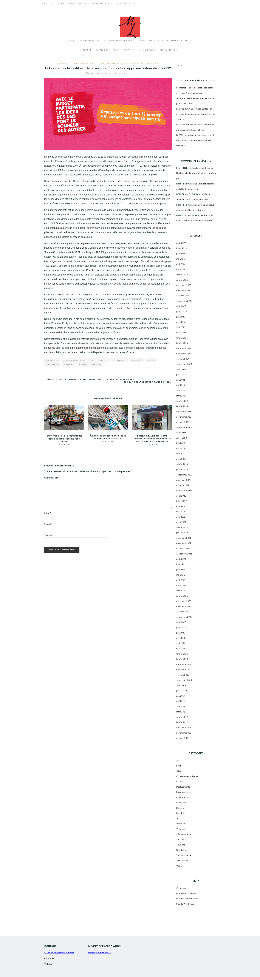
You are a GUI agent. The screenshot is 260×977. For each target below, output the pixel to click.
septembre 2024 (184, 364)
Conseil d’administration (72, 3)
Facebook (49, 958)
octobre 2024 (182, 359)
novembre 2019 (183, 669)
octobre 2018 (182, 738)
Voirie (154, 64)
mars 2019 (181, 711)
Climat (179, 771)
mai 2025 (180, 322)
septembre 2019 (184, 680)
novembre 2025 (183, 290)
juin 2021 (180, 569)
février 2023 (182, 464)
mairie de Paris (52, 364)
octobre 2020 (182, 611)
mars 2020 (181, 648)
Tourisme (180, 844)
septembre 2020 (184, 617)
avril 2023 (180, 453)
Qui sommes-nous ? (101, 3)
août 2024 (181, 369)
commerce (103, 360)
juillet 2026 (181, 248)
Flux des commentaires (187, 898)
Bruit (116, 50)
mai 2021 (180, 574)
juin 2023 (180, 443)
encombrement (119, 360)
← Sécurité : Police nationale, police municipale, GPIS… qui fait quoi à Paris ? (90, 379)
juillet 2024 (181, 374)
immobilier (181, 813)
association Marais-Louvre (73, 360)
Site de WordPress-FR (186, 904)
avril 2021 (180, 580)
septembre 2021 (184, 553)
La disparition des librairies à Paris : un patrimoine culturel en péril (196, 173)
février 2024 (182, 401)
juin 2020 (180, 632)
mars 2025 (181, 332)
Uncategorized (183, 850)
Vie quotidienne (125, 64)
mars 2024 (181, 395)
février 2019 (182, 717)
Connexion (181, 888)
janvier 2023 (182, 469)
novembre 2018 (183, 732)
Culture (180, 781)
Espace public (83, 64)
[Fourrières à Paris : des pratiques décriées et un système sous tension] (64, 417)
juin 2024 (180, 380)
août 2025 (181, 306)
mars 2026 (181, 269)
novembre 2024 (183, 353)
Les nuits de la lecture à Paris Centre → (148, 382)
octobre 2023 (182, 422)
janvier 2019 (182, 722)
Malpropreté (69, 364)
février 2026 (182, 274)
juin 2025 (180, 316)
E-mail (48, 523)
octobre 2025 (182, 295)
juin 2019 (180, 696)
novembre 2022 (183, 480)
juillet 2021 (181, 564)
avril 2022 (180, 517)
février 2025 (182, 337)
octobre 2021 (182, 548)
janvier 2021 (182, 596)
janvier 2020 (182, 659)
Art (178, 760)
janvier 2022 (182, 532)
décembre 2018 (183, 727)
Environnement (147, 50)
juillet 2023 (181, 438)
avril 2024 (180, 390)
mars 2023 (181, 459)
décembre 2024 (183, 348)
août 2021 (181, 559)
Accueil (87, 50)
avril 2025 (180, 327)
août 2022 (181, 495)
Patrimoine (102, 50)
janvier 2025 (182, 343)
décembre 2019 (183, 664)
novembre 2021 (183, 543)
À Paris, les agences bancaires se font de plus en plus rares (108, 437)
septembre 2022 (184, 490)
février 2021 (182, 590)
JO (177, 818)
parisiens (83, 364)
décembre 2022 (183, 474)
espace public (136, 360)
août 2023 (181, 432)
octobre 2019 (182, 675)
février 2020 (182, 653)
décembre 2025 (183, 285)
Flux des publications (186, 893)
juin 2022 (180, 506)
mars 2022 (181, 522)
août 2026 (181, 243)
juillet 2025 (181, 311)
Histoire (180, 808)
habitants (151, 360)
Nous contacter (126, 3)
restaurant (96, 364)
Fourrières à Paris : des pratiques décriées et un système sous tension (64, 438)
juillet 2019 (181, 690)
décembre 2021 (183, 538)
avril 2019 (180, 706)
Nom (47, 512)
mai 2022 (180, 511)
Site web (48, 535)
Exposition (181, 802)
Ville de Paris (142, 64)
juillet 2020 (181, 627)
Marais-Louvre (100, 73)
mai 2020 (180, 638)
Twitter (48, 964)
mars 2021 (181, 585)
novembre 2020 (183, 606)
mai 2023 (180, 448)
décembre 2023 (183, 411)
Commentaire (52, 477)
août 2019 (181, 685)
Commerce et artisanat (187, 776)
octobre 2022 (182, 485)
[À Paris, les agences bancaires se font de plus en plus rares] (108, 417)
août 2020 (181, 622)
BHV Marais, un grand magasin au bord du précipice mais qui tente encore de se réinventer (195, 140)
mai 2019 (180, 701)
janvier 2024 (182, 406)
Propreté (129, 50)
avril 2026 (180, 264)
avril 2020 (180, 643)
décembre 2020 (183, 601)
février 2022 (182, 527)
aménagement (52, 360)
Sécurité (180, 839)
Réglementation (168, 50)
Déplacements (183, 786)
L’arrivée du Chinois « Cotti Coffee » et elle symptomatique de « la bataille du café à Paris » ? (152, 438)
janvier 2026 (182, 280)
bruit (92, 360)
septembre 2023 (184, 427)
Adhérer (48, 3)
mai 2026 (180, 258)
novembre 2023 (183, 416)
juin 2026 (180, 253)
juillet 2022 (181, 501)
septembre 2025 (184, 301)
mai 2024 (180, 385)
